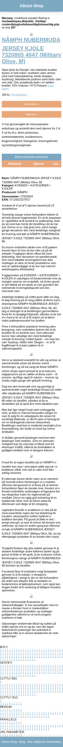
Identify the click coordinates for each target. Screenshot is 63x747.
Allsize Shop (31, 5)
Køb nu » (31, 114)
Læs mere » (31, 104)
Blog (22, 741)
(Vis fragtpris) (19, 94)
